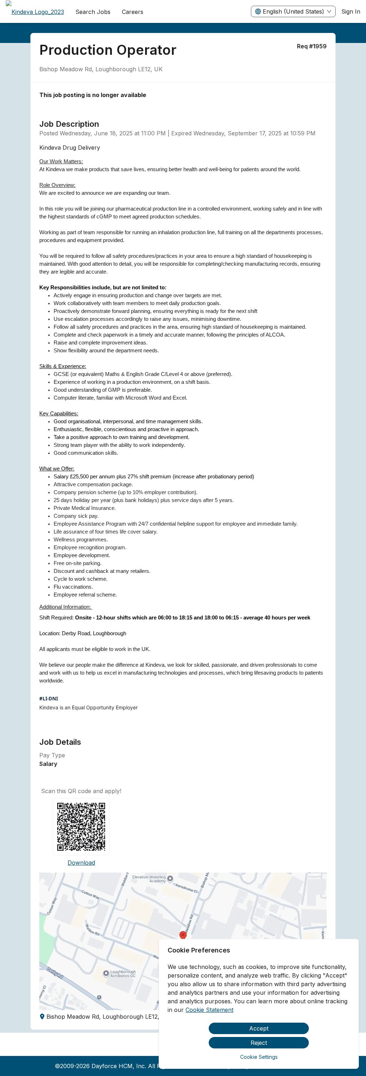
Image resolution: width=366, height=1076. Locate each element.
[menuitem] (35, 11)
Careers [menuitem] (132, 11)
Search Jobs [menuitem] (92, 11)
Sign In (350, 11)
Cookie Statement (209, 1009)
